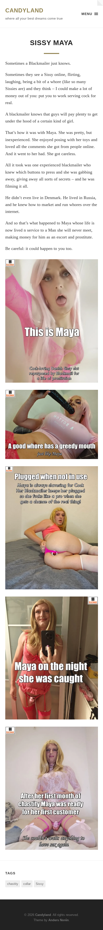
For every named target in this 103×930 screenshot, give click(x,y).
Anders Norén (58, 920)
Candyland (24, 10)
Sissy (40, 884)
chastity (12, 884)
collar (27, 884)
